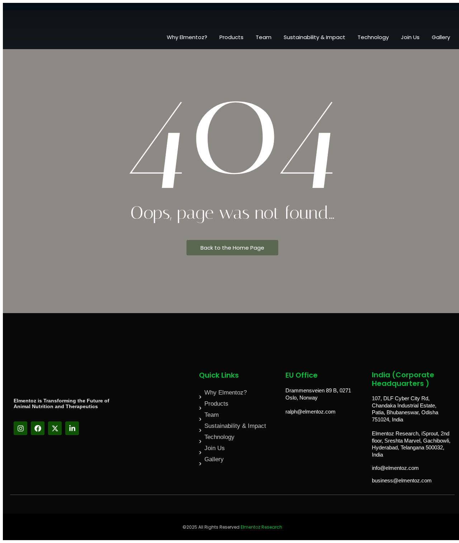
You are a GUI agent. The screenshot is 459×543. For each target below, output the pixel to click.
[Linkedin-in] (72, 428)
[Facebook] (37, 428)
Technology (373, 37)
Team (263, 37)
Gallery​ (441, 37)
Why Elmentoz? (187, 37)
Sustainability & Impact (314, 37)
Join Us (410, 37)
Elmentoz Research (261, 527)
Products (231, 37)
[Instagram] (20, 428)
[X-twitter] (55, 428)
